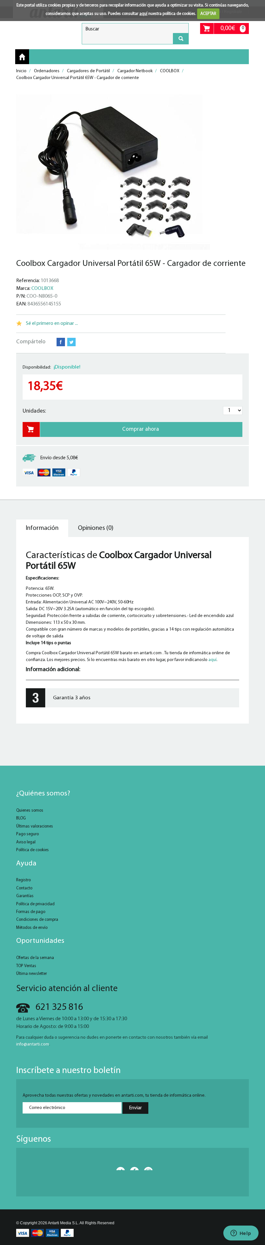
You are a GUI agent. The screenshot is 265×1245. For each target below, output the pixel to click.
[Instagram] (146, 1168)
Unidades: (34, 411)
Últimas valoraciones (34, 826)
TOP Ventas (26, 966)
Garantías (25, 896)
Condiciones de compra (37, 920)
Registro (23, 880)
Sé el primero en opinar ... (52, 323)
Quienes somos (29, 810)
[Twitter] (118, 1168)
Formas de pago (30, 912)
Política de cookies (32, 850)
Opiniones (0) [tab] (95, 528)
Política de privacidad (35, 904)
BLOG (21, 818)
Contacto (24, 888)
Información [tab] (42, 528)
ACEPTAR (208, 14)
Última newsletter (31, 974)
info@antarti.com (32, 1044)
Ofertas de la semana (35, 958)
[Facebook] (132, 1168)
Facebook (61, 342)
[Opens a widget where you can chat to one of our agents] (241, 1234)
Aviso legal (26, 842)
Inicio (22, 57)
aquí (143, 14)
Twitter (71, 342)
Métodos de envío (32, 928)
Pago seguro (27, 834)
